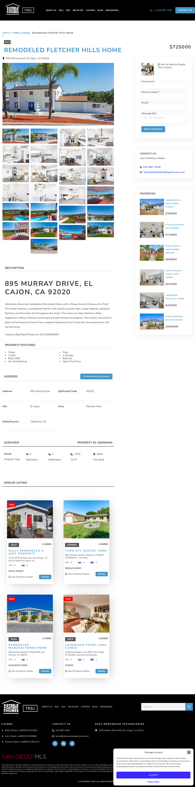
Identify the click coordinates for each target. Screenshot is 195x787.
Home (6, 33)
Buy (68, 10)
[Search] (189, 707)
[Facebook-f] (72, 743)
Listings (90, 10)
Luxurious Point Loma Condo (86, 646)
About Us (51, 10)
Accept (153, 775)
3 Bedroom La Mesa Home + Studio (173, 203)
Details (45, 576)
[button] (188, 752)
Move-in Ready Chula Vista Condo (173, 274)
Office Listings (21, 33)
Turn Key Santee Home (86, 550)
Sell (61, 10)
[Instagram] (55, 743)
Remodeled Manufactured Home (28, 646)
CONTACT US (61, 724)
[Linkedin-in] (63, 743)
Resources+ (112, 10)
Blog (100, 10)
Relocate (78, 10)
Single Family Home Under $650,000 (173, 249)
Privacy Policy (153, 781)
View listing (165, 67)
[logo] (19, 707)
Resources (106, 706)
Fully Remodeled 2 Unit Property (26, 552)
